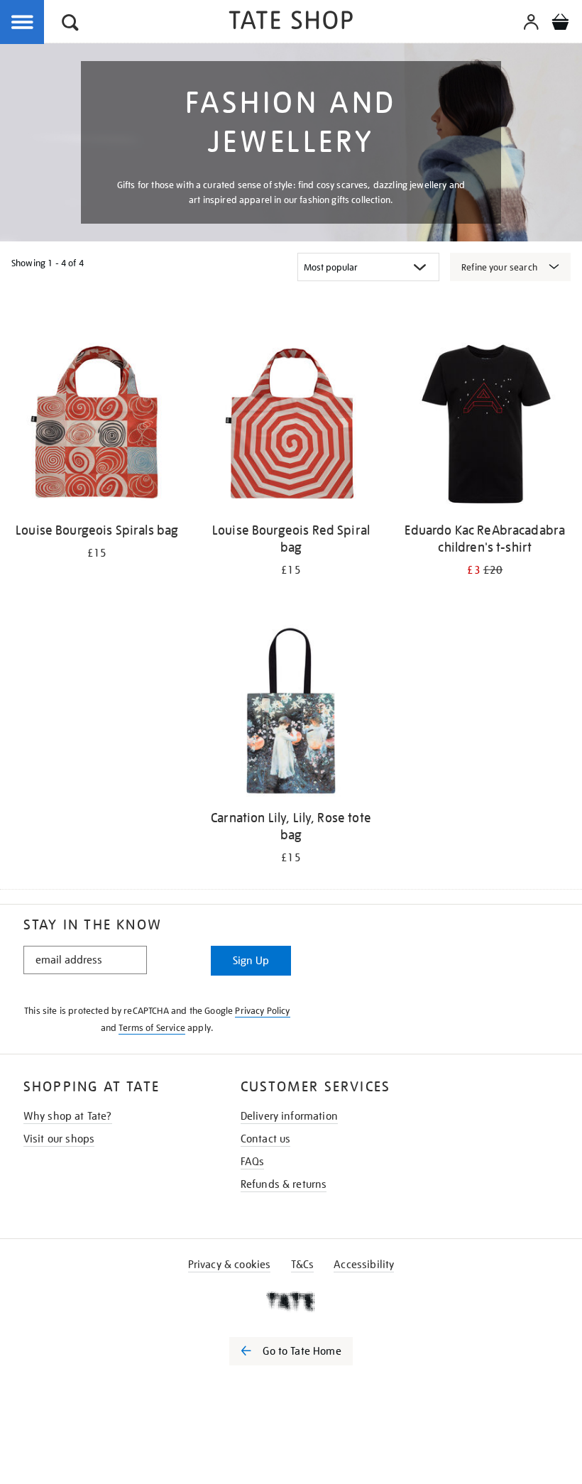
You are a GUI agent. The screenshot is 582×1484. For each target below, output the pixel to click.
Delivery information (289, 1116)
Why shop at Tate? (67, 1116)
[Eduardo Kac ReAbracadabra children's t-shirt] (485, 426)
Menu (22, 22)
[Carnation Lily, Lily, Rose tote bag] (290, 713)
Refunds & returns (284, 1184)
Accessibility (364, 1264)
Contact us (266, 1139)
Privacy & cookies (229, 1264)
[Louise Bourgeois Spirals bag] (97, 426)
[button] (70, 24)
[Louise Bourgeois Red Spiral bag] (290, 426)
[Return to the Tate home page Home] (291, 22)
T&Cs (302, 1264)
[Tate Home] (291, 1301)
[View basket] (560, 24)
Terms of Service (152, 1028)
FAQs (253, 1162)
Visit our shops (58, 1139)
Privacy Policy (262, 1011)
